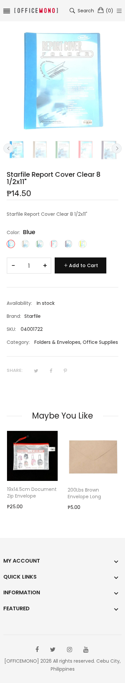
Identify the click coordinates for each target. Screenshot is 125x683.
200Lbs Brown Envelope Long (84, 493)
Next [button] (117, 148)
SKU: (11, 329)
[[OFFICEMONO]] (36, 10)
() (109, 10)
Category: (18, 342)
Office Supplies (100, 342)
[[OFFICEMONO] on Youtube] (85, 650)
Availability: (19, 303)
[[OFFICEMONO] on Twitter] (53, 650)
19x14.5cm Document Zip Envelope (32, 492)
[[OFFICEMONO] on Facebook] (37, 650)
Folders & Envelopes (57, 342)
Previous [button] (8, 148)
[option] (16, 149)
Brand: (14, 316)
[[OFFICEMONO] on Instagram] (69, 650)
